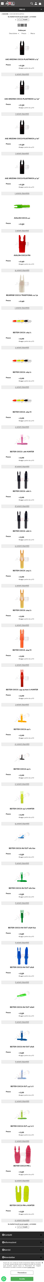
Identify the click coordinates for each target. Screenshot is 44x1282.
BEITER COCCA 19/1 (22, 729)
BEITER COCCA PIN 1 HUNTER (22, 1205)
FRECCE (22, 9)
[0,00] (40, 3)
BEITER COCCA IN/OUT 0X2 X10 (22, 888)
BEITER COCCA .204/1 (22, 571)
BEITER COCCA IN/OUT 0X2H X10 (22, 928)
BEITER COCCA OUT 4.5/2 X (22, 1126)
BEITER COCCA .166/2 (22, 531)
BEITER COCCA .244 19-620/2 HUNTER (22, 690)
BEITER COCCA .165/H (22, 412)
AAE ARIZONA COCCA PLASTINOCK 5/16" (22, 139)
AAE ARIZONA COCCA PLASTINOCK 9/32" (22, 178)
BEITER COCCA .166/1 (22, 491)
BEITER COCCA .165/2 (22, 372)
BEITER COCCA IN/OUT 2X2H (22, 1007)
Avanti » (25, 19)
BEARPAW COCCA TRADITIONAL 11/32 (22, 295)
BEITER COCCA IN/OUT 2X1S (22, 967)
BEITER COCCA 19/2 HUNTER (22, 809)
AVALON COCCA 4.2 (22, 218)
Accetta (22, 1279)
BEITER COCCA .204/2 (22, 610)
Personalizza (22, 1273)
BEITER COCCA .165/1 (22, 333)
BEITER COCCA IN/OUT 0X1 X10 (22, 848)
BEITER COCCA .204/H (22, 650)
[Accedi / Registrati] (36, 3)
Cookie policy (31, 1267)
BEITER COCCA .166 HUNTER (22, 452)
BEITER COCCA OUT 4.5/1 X (22, 1086)
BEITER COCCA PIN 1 (22, 1166)
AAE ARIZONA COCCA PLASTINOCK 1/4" (22, 59)
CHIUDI (42, 1262)
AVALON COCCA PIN (22, 255)
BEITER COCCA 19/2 (22, 769)
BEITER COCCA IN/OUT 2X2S (22, 1047)
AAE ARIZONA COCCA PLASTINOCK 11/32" (22, 99)
